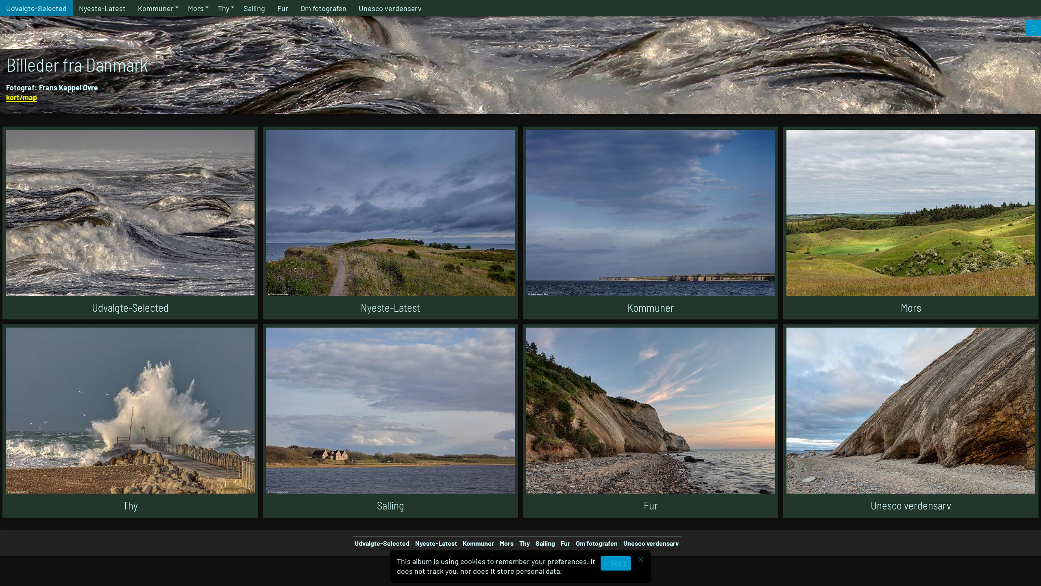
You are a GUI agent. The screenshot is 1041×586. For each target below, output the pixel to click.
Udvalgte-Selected (36, 8)
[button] (16, 569)
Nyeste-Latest (102, 8)
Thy (223, 8)
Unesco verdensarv (390, 8)
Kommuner (156, 8)
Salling (254, 8)
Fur (282, 8)
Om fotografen (323, 8)
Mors (196, 8)
